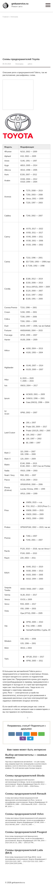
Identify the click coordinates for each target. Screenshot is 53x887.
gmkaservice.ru (19, 3)
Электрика (14, 17)
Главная (6, 17)
